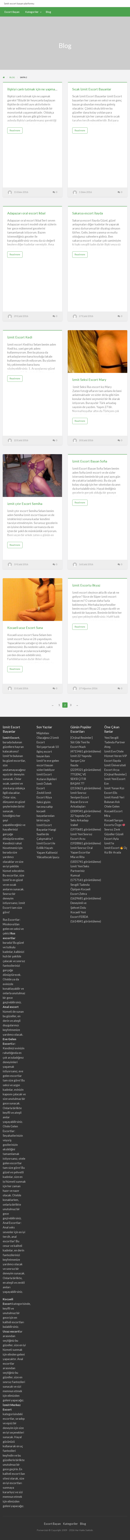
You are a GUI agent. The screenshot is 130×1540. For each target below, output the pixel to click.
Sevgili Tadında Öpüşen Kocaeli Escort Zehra (80, 889)
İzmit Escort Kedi (19, 337)
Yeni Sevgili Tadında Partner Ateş (114, 742)
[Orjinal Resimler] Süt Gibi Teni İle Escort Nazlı (81, 742)
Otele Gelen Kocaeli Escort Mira (113, 811)
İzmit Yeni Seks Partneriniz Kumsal (79, 870)
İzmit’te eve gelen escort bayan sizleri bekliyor (48, 765)
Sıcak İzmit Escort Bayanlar (91, 89)
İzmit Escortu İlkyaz (86, 585)
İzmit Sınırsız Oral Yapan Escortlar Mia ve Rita (81, 852)
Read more (16, 131)
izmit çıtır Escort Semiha (24, 504)
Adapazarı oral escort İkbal (26, 213)
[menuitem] (12, 12)
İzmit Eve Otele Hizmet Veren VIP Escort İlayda (115, 756)
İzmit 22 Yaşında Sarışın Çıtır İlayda (80, 760)
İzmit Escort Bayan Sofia (89, 461)
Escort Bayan (11, 11)
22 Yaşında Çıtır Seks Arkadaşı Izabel (80, 820)
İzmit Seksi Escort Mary (89, 380)
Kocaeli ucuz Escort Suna (25, 628)
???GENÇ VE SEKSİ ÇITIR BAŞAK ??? (78, 779)
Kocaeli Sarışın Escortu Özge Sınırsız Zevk (113, 824)
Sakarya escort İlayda (87, 213)
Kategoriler (32, 11)
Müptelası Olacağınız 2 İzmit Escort (48, 737)
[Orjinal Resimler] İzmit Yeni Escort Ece (115, 779)
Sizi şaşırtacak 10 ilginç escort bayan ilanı (48, 751)
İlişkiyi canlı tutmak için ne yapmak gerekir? (38, 89)
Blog (48, 11)
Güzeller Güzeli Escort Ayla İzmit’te (113, 838)
